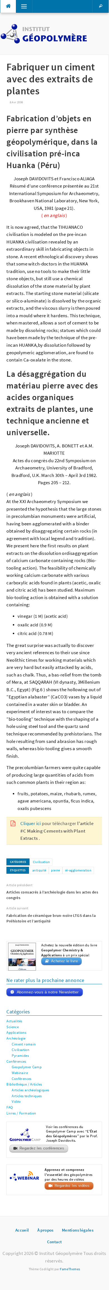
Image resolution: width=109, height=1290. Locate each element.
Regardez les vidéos (72, 1186)
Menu (21, 6)
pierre (55, 870)
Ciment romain (24, 1044)
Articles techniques (27, 1096)
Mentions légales (77, 1230)
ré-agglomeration (78, 870)
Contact (54, 1241)
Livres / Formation (21, 1113)
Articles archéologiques (30, 1090)
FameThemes (70, 1269)
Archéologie (15, 1038)
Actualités (14, 1021)
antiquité (39, 870)
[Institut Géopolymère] (43, 33)
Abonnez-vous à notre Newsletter (48, 992)
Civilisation (41, 862)
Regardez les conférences (42, 1148)
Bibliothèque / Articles (24, 1084)
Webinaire (20, 1073)
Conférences (16, 1061)
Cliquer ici (30, 823)
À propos (45, 1230)
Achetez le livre (64, 961)
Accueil (22, 1230)
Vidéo (16, 1101)
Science (12, 1027)
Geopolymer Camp (27, 1067)
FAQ (9, 1107)
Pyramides (20, 1055)
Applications (16, 1032)
